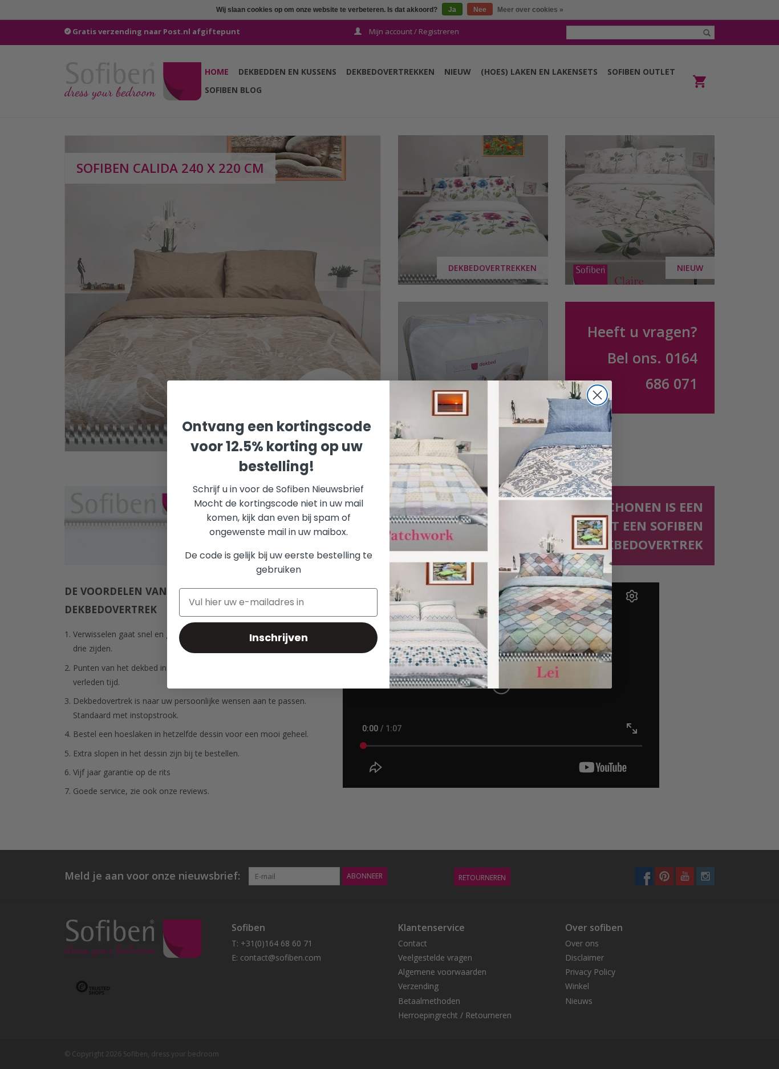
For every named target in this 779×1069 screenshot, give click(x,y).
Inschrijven (278, 637)
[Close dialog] (597, 395)
